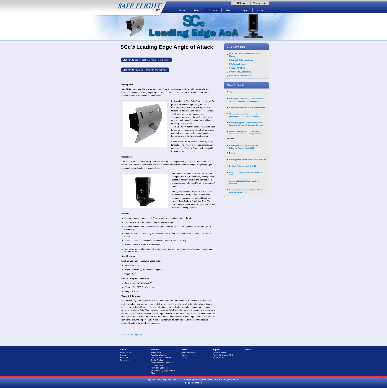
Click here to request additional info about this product (146, 60)
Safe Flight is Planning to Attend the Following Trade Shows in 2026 (243, 147)
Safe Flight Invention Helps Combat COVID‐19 (247, 160)
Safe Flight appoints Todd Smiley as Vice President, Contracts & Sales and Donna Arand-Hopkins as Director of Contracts (245, 124)
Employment (125, 360)
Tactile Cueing (157, 360)
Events (184, 355)
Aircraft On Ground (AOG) (223, 355)
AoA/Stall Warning (158, 355)
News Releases (188, 352)
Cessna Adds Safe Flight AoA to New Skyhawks (244, 182)
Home (182, 10)
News (228, 10)
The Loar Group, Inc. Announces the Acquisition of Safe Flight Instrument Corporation (244, 115)
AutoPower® (156, 352)
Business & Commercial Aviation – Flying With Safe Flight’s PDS (245, 191)
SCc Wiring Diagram (238, 64)
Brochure (124, 357)
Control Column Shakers (161, 357)
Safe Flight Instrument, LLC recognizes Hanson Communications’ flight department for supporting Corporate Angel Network (246, 132)
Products (213, 10)
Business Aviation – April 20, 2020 (242, 166)
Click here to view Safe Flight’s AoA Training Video (145, 70)
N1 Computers (157, 365)
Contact (261, 10)
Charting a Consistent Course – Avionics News (245, 173)
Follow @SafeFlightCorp (132, 335)
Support (244, 10)
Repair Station (218, 357)
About (197, 10)
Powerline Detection (159, 367)
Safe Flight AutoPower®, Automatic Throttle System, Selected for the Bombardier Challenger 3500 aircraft (246, 100)
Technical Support (220, 352)
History (123, 355)
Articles (185, 357)
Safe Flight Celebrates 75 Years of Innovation (247, 107)
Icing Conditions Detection (162, 362)
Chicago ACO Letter (237, 68)
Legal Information (193, 382)
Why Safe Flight (126, 352)
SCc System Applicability (240, 72)
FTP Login (241, 3)
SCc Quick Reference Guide (241, 60)
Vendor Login (259, 3)
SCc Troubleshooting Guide (240, 76)
